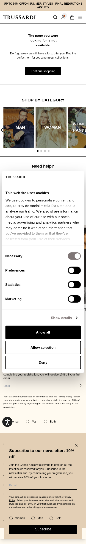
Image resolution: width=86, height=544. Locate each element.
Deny (43, 362)
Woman (20, 518)
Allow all (43, 332)
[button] (55, 17)
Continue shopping (43, 71)
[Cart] (72, 17)
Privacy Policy (65, 396)
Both (58, 518)
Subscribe (43, 529)
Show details (61, 318)
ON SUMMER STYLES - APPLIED (43, 5)
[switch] (74, 270)
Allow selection (43, 347)
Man (40, 518)
